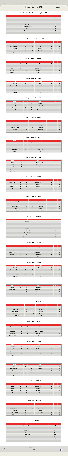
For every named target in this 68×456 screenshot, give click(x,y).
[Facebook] (61, 450)
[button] (45, 2)
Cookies (3, 448)
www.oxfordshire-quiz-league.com (34, 448)
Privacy (3, 447)
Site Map (3, 450)
